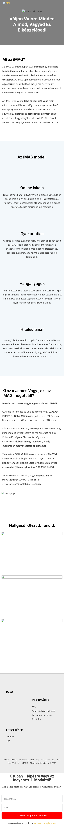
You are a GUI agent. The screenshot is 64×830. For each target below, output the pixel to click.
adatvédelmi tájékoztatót (45, 823)
